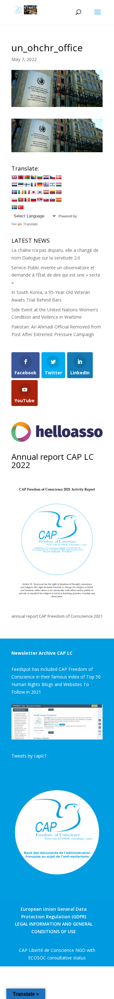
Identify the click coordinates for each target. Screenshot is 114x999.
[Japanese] (33, 192)
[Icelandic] (14, 192)
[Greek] (46, 184)
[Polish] (14, 199)
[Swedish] (14, 207)
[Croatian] (46, 177)
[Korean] (39, 192)
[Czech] (52, 177)
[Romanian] (27, 199)
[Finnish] (27, 184)
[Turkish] (20, 207)
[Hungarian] (58, 184)
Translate (30, 224)
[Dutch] (14, 184)
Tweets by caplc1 (29, 756)
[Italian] (27, 192)
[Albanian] (20, 177)
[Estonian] (20, 184)
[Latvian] (46, 192)
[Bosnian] (33, 177)
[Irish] (20, 192)
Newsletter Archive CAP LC (42, 653)
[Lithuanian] (52, 192)
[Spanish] (58, 199)
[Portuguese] (20, 199)
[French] (33, 184)
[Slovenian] (52, 199)
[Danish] (58, 177)
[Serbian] (39, 199)
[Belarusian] (27, 177)
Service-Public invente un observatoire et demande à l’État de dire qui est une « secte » (55, 275)
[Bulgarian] (39, 177)
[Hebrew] (52, 184)
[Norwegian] (58, 192)
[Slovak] (46, 199)
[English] (14, 177)
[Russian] (33, 199)
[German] (39, 184)
